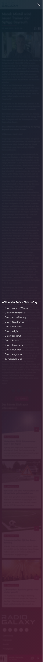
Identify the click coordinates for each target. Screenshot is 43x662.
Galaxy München (13, 349)
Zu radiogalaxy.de (13, 359)
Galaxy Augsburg (13, 354)
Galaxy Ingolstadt (13, 326)
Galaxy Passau (12, 340)
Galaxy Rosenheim (14, 345)
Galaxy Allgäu (11, 331)
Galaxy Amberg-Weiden (16, 308)
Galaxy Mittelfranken (15, 312)
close (39, 4)
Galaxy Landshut (13, 335)
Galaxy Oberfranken (15, 322)
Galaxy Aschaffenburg (15, 317)
